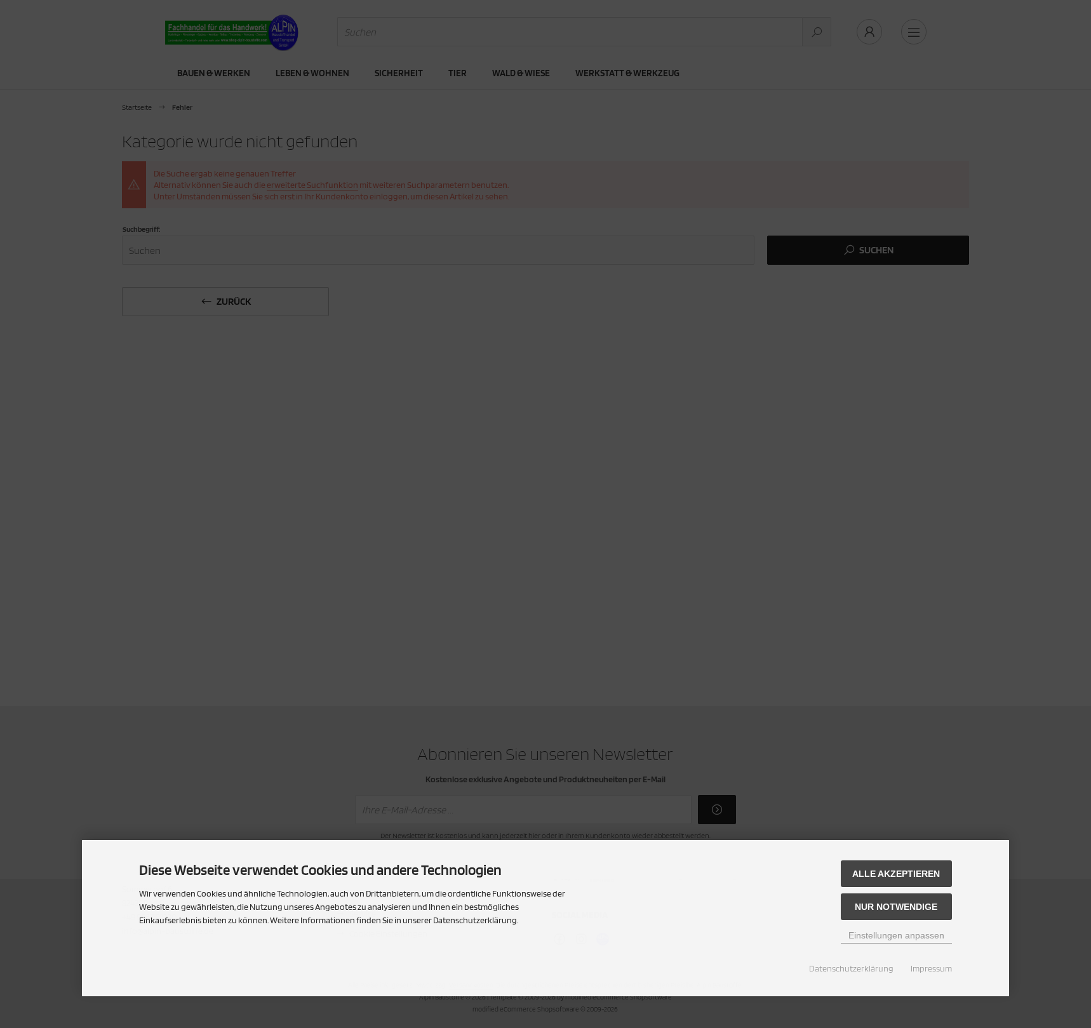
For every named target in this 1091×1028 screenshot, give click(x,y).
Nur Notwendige (896, 907)
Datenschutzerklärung (851, 968)
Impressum (931, 968)
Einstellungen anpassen (896, 935)
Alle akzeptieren (896, 874)
